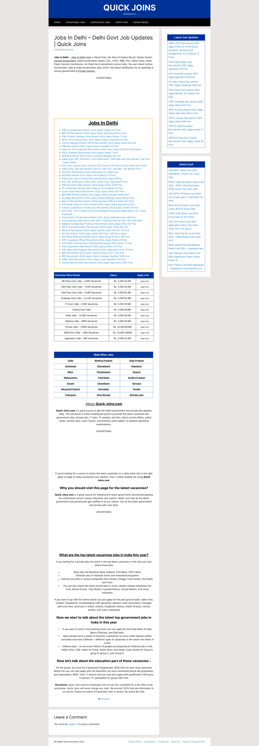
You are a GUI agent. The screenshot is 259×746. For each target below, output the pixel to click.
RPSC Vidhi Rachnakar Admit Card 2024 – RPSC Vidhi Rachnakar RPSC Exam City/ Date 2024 (186, 185)
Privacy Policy (135, 741)
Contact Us (163, 741)
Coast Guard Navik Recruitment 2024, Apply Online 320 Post (93, 191)
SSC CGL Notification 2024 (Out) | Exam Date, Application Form (95, 181)
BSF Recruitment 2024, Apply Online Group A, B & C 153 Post (93, 253)
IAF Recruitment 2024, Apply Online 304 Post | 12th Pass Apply (94, 233)
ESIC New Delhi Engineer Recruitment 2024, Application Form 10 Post (97, 249)
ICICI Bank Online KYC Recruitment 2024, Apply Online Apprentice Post (98, 204)
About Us (175, 741)
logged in (73, 724)
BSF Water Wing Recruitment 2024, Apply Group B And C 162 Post (96, 236)
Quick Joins (129, 7)
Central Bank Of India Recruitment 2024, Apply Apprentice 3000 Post (97, 262)
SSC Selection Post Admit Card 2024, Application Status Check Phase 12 (184, 257)
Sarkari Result (140, 22)
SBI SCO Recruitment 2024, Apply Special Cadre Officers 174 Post (95, 230)
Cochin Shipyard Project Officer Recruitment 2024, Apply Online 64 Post (99, 143)
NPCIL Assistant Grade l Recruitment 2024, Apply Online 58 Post (95, 227)
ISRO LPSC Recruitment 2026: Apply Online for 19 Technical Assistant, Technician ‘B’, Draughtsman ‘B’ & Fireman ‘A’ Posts (184, 50)
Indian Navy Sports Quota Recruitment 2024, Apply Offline (92, 178)
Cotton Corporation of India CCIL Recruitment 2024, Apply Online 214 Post (100, 207)
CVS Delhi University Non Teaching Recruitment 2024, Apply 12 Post (97, 243)
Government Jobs (75, 22)
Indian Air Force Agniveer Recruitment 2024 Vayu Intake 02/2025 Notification (101, 149)
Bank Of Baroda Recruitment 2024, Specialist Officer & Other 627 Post (98, 201)
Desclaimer (149, 741)
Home (57, 22)
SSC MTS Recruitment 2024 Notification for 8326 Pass (90, 172)
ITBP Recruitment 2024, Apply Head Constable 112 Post (90, 146)
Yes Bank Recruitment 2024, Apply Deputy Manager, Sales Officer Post (98, 198)
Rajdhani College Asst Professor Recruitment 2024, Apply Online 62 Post (99, 223)
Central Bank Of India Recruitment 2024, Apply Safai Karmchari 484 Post (99, 217)
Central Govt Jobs (100, 22)
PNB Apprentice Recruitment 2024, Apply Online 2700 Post (92, 185)
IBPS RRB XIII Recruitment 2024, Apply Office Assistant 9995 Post (95, 194)
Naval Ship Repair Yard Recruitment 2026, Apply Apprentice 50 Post (180, 65)
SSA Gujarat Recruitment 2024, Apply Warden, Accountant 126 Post (184, 93)
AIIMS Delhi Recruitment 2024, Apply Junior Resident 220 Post (94, 259)
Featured (105, 699)
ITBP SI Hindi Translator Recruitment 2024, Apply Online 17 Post (94, 136)
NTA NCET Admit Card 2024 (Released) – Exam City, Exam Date (184, 174)
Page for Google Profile (194, 741)
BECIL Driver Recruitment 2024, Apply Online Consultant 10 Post (95, 139)
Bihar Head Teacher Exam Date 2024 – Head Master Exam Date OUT (184, 237)
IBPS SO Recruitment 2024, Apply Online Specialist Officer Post (94, 133)
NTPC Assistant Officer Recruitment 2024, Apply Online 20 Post (94, 240)
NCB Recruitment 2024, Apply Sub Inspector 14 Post (88, 175)
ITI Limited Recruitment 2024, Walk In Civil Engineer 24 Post (92, 188)
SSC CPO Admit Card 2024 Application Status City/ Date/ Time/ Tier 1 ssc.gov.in (183, 225)
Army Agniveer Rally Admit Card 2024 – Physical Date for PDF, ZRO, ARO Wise (102, 220)
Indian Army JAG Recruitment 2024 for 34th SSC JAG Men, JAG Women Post (101, 168)
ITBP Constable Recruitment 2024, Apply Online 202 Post (91, 130)
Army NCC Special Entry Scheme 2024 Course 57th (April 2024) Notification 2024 (104, 165)
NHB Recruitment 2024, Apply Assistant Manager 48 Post (91, 155)
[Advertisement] (104, 99)
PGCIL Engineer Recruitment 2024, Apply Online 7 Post (90, 152)
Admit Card (121, 22)
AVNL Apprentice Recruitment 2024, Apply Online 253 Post (92, 246)
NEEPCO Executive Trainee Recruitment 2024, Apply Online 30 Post (185, 141)
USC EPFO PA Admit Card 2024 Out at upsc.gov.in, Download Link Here (185, 197)
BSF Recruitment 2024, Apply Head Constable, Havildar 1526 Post (96, 256)
